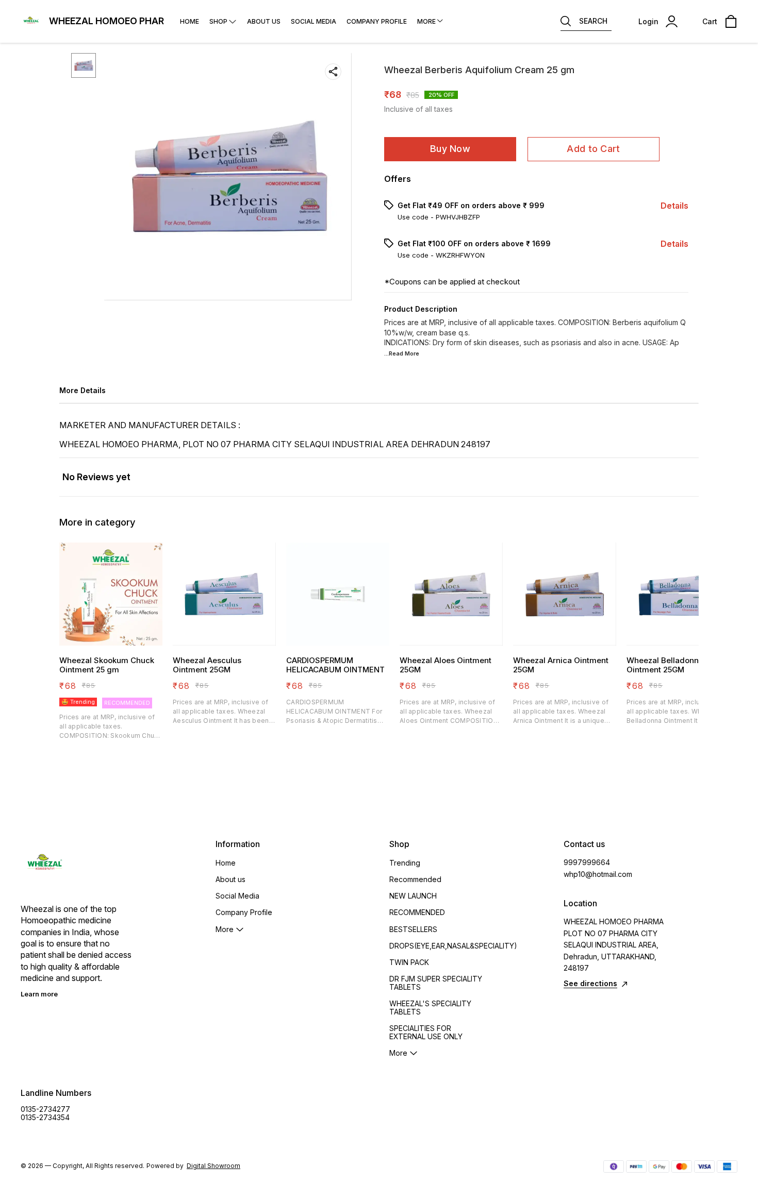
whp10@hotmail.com (598, 874)
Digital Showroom (213, 1166)
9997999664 (587, 862)
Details (674, 205)
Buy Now (450, 148)
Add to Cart (593, 148)
